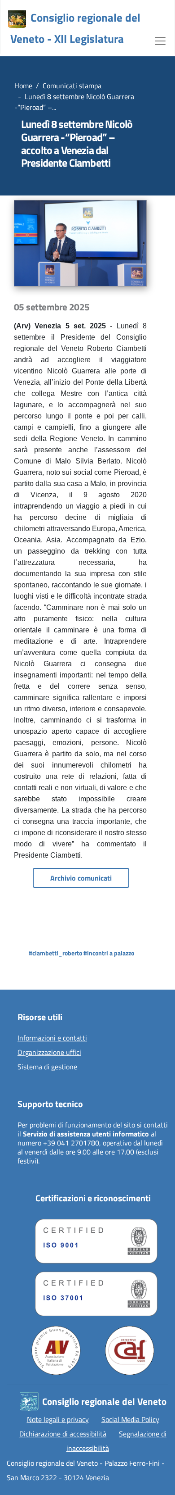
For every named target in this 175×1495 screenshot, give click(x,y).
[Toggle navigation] (160, 40)
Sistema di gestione (47, 1067)
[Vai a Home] (17, 19)
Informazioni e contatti (52, 1038)
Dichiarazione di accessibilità (62, 1433)
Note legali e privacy (58, 1419)
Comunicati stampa (72, 85)
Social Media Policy (130, 1419)
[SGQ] (93, 1238)
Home (23, 85)
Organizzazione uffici (49, 1053)
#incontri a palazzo (108, 953)
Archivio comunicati (81, 877)
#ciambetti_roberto (55, 953)
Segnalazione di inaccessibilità (116, 1441)
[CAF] (129, 1350)
